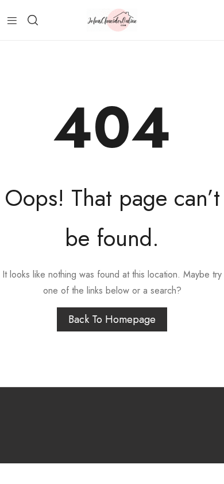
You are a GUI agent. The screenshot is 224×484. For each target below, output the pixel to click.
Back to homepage (112, 319)
